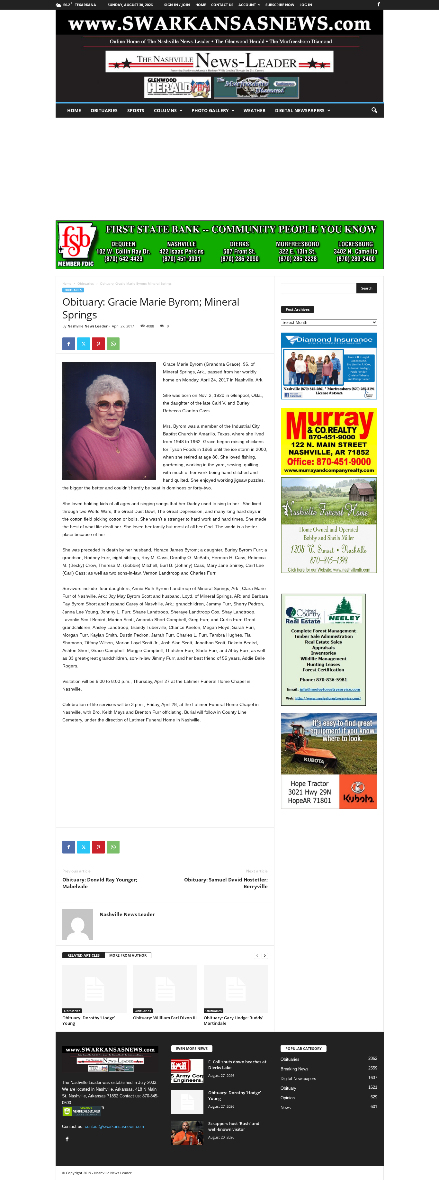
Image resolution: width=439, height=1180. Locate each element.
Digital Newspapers (300, 110)
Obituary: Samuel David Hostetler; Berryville (226, 882)
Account (247, 4)
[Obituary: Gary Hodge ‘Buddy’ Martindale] (236, 989)
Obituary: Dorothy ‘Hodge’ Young (88, 1020)
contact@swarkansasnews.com (114, 1126)
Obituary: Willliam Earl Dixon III (165, 1018)
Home (74, 110)
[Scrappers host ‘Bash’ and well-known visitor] (187, 1133)
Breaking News (295, 1069)
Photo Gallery (210, 110)
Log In (306, 4)
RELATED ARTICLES (83, 955)
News (286, 1107)
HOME (200, 4)
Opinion (288, 1097)
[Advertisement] (219, 166)
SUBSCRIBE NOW (279, 4)
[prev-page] (257, 955)
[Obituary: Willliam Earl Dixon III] (165, 989)
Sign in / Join (177, 4)
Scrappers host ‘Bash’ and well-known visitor (233, 1126)
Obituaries (104, 110)
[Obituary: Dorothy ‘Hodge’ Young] (94, 989)
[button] (374, 110)
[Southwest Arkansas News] (220, 56)
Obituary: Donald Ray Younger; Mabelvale (99, 882)
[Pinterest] (98, 343)
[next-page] (265, 955)
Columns (165, 110)
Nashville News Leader (87, 326)
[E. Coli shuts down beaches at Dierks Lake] (187, 1071)
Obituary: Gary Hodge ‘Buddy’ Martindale (233, 1020)
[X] (83, 343)
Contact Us (222, 4)
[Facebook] (379, 4)
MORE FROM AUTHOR (128, 955)
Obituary (288, 1088)
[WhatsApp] (113, 343)
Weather (254, 110)
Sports (135, 110)
